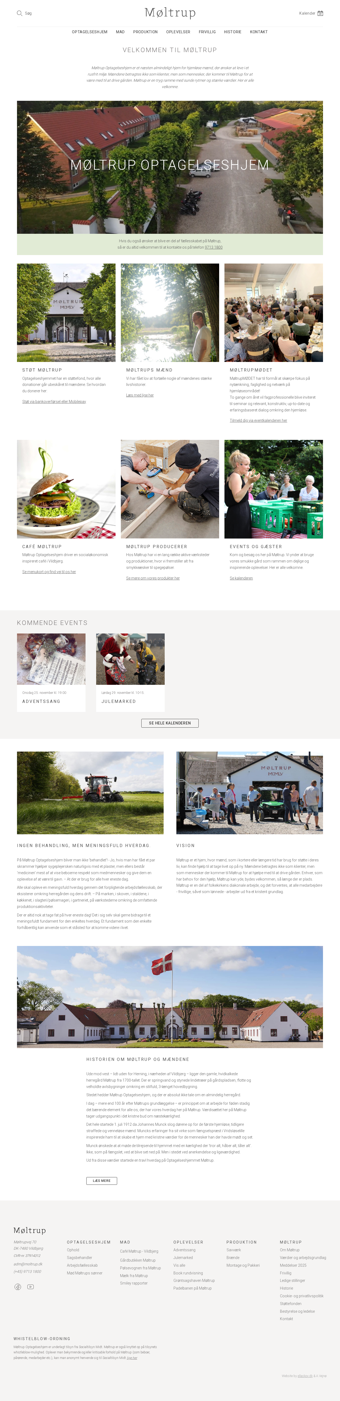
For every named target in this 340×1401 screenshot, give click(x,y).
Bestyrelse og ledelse (297, 1311)
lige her (132, 1358)
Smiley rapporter (134, 1283)
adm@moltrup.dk (28, 1264)
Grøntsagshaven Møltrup (194, 1280)
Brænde (233, 1258)
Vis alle (179, 1265)
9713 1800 (214, 247)
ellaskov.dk (305, 1376)
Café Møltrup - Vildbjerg (139, 1251)
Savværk (234, 1250)
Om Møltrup (290, 1250)
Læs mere (101, 1181)
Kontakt (259, 32)
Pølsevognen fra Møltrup (140, 1268)
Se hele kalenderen (170, 723)
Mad (120, 32)
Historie (233, 32)
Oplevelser (178, 32)
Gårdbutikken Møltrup (138, 1260)
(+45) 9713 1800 (27, 1271)
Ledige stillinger (292, 1280)
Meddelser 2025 (293, 1265)
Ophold (73, 1250)
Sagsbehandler (79, 1258)
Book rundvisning (188, 1273)
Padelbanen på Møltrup (192, 1288)
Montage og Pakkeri (243, 1265)
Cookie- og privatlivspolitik (302, 1296)
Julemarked (183, 1258)
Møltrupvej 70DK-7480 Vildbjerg (28, 1245)
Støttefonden (290, 1304)
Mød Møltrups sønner (85, 1273)
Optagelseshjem (90, 32)
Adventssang (184, 1250)
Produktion (145, 32)
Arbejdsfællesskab (82, 1265)
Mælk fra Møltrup (134, 1276)
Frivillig (207, 32)
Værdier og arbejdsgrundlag (303, 1258)
